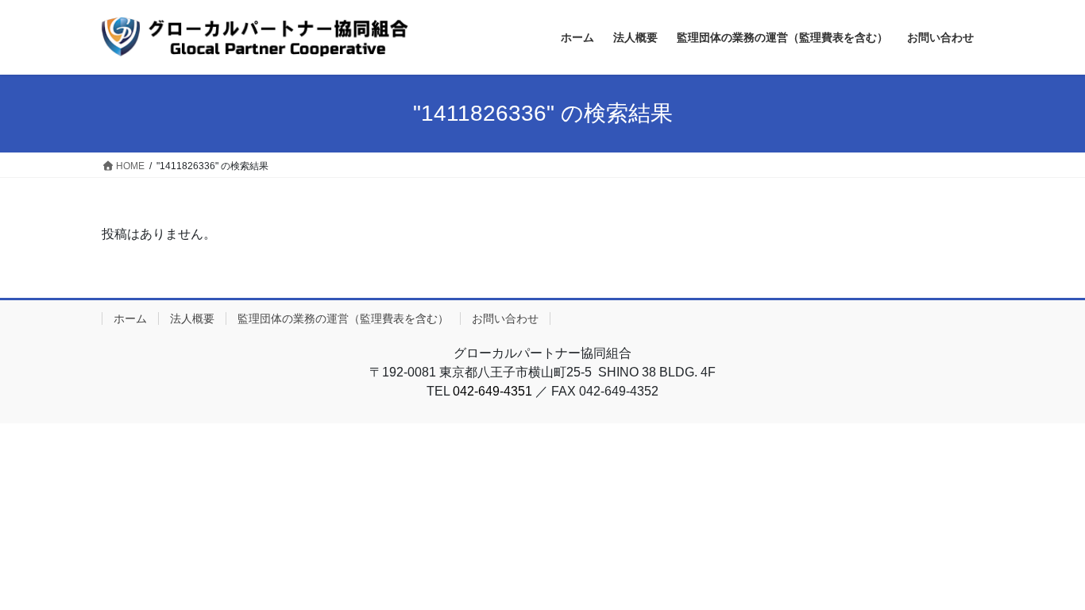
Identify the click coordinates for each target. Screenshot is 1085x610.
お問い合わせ (505, 318)
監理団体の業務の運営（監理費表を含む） (343, 318)
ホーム (130, 318)
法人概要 (192, 318)
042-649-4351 (492, 391)
